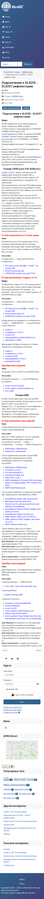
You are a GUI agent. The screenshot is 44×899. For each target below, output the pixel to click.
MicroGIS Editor (25, 794)
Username (8, 671)
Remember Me (12, 689)
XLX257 (11, 172)
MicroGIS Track (24, 779)
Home (7, 17)
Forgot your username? (13, 710)
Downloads (9, 47)
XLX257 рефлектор (9, 134)
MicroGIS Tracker (22, 789)
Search (28, 64)
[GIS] (9, 26)
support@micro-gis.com (25, 893)
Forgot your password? (13, 707)
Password (7, 680)
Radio (7, 32)
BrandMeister (35, 157)
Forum (7, 57)
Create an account (11, 712)
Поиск (22, 884)
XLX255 (4, 172)
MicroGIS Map (9, 794)
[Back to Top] (40, 895)
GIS (6, 27)
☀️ (4, 766)
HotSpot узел (9, 824)
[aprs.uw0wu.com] (22, 750)
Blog (7, 42)
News (7, 22)
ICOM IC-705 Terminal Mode (15, 812)
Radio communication (11, 108)
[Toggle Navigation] (6, 727)
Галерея (7, 834)
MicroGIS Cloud (10, 798)
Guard (7, 37)
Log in (22, 702)
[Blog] (10, 42)
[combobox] (11, 64)
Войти (22, 879)
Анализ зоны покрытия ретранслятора (20, 821)
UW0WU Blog (17, 96)
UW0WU (26, 108)
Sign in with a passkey (24, 695)
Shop (7, 52)
